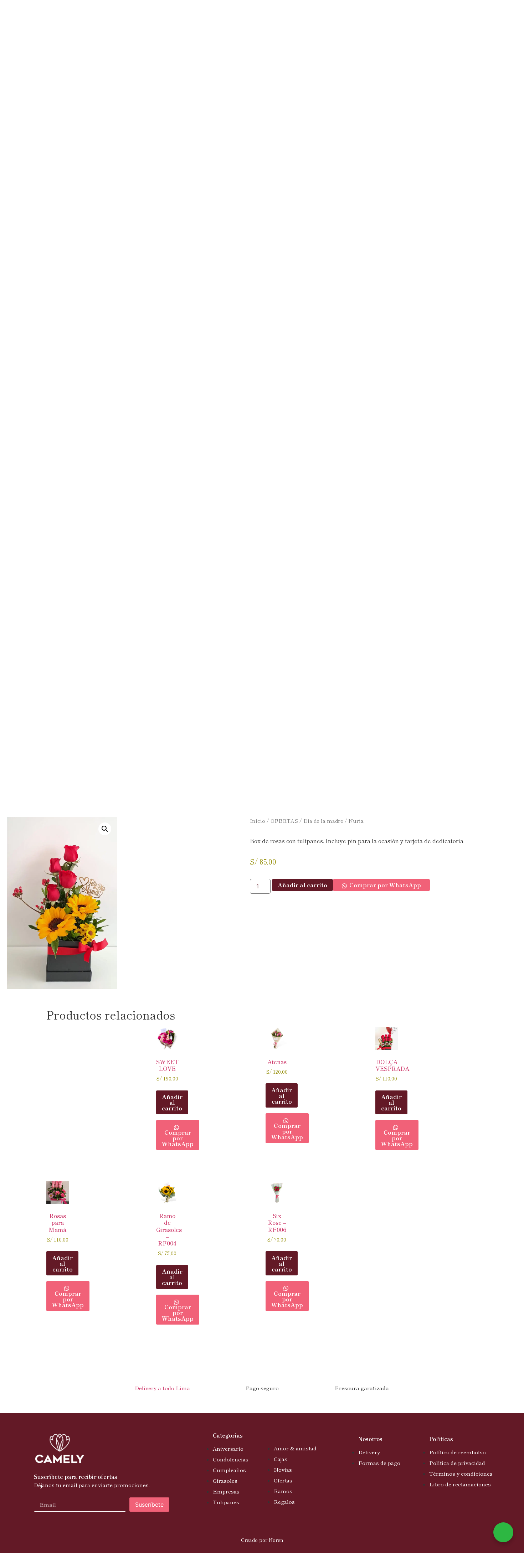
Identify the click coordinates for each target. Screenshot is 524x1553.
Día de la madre (323, 820)
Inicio (257, 820)
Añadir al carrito (302, 885)
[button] (104, 828)
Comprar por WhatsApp (385, 885)
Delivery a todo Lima (162, 1388)
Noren (276, 1539)
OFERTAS (284, 820)
